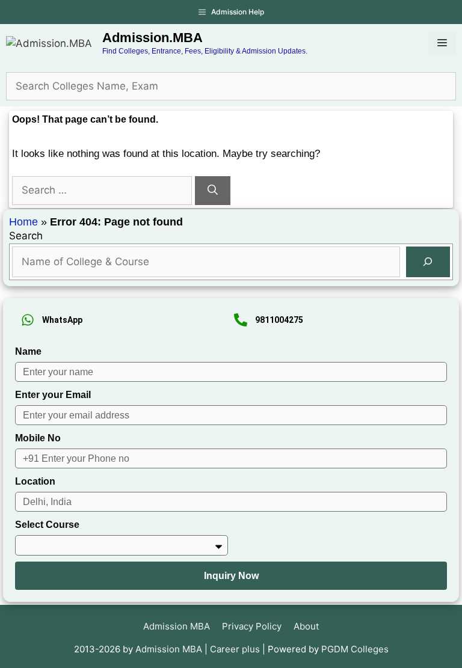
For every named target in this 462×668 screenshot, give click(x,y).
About (306, 626)
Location (35, 481)
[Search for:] (103, 190)
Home (23, 222)
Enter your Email (53, 395)
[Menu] (442, 43)
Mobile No (38, 438)
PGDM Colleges (355, 649)
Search (26, 236)
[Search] (212, 190)
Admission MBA (176, 626)
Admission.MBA (152, 37)
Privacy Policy (252, 626)
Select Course (47, 524)
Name (28, 351)
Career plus (235, 649)
